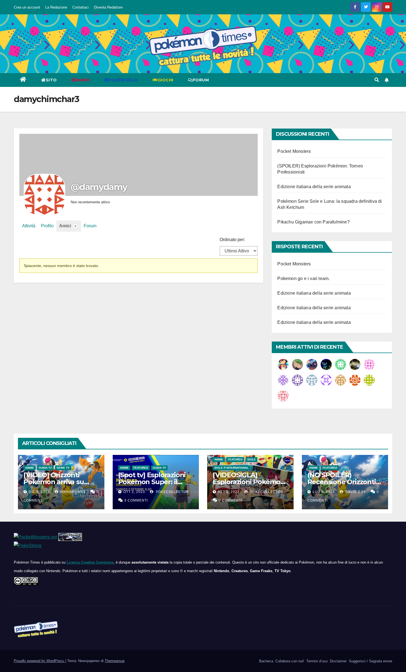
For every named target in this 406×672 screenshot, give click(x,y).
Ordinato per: (232, 239)
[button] (377, 80)
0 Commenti (230, 500)
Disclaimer (338, 661)
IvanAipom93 (72, 492)
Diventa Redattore (108, 7)
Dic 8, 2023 (39, 492)
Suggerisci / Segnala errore (370, 661)
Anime (29, 467)
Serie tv (63, 467)
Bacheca (265, 661)
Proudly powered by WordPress (39, 661)
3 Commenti (136, 500)
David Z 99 (355, 492)
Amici (67, 225)
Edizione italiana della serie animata (313, 186)
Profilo (47, 225)
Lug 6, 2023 (324, 492)
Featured (140, 467)
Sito (51, 80)
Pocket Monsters (294, 151)
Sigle (251, 459)
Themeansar (114, 661)
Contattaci (80, 7)
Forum (201, 80)
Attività (28, 225)
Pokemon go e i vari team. (303, 278)
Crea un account (27, 7)
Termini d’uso (316, 661)
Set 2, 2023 (228, 492)
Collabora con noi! (289, 661)
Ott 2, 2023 (134, 492)
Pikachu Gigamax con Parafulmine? (313, 222)
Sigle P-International (231, 467)
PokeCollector (172, 492)
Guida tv (45, 467)
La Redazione (56, 7)
